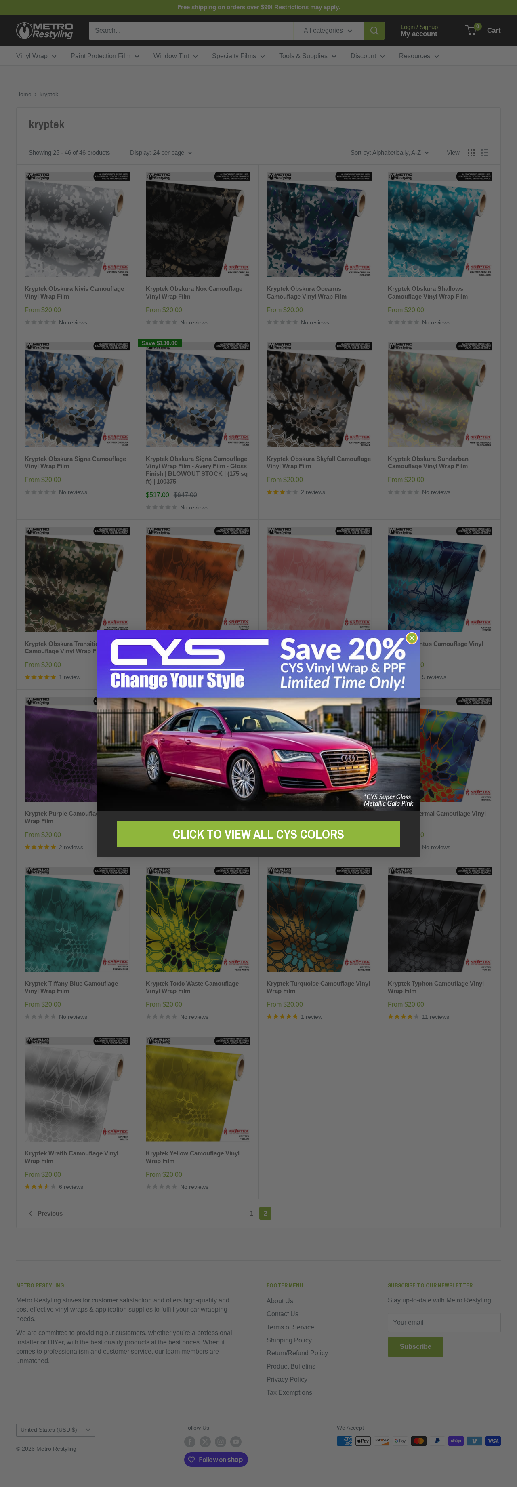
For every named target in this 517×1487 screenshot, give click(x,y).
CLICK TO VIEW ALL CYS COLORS (258, 834)
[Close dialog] (412, 638)
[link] (258, 720)
